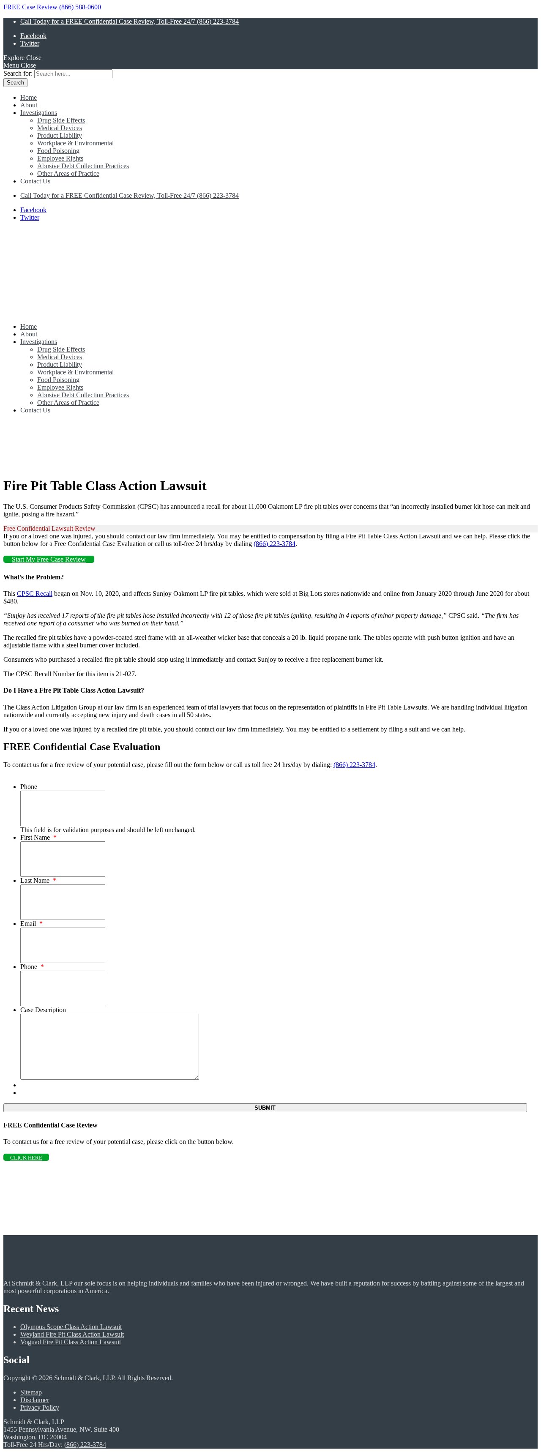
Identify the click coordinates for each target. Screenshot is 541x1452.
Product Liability (59, 135)
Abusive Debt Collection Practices (83, 165)
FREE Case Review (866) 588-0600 (52, 7)
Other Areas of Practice (68, 173)
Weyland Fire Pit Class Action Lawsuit (72, 1334)
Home (28, 97)
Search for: (18, 73)
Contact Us (35, 181)
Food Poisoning (58, 150)
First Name (38, 837)
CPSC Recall (34, 593)
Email (31, 923)
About (28, 105)
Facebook (33, 35)
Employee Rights (60, 158)
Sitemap (31, 1392)
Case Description (43, 1009)
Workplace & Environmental (75, 143)
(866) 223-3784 (274, 543)
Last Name (38, 880)
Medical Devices (59, 127)
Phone (28, 786)
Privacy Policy (39, 1407)
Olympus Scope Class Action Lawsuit (71, 1326)
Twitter (29, 43)
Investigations (38, 112)
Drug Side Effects (61, 120)
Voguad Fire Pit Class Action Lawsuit (70, 1342)
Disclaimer (34, 1399)
